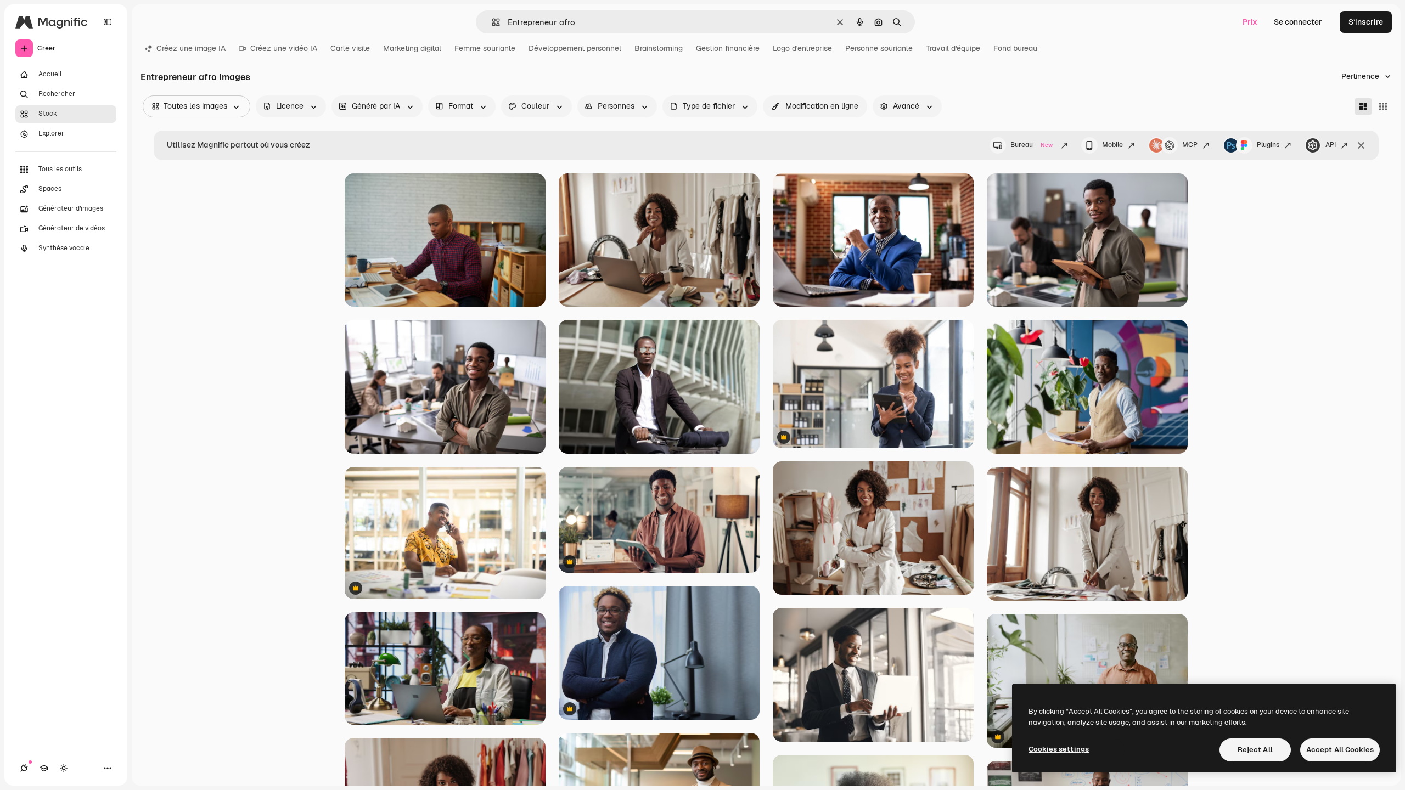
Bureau (1031, 144)
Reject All (1255, 749)
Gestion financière (728, 48)
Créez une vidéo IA (283, 48)
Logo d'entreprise (802, 48)
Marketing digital (412, 48)
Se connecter (1298, 22)
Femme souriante (484, 48)
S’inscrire (1365, 22)
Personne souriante (879, 48)
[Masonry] (1363, 106)
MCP (1190, 144)
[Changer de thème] (63, 768)
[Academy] (44, 768)
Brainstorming (658, 48)
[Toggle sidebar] (107, 22)
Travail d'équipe (953, 48)
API (1330, 144)
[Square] (1383, 106)
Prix (1250, 22)
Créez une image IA (191, 48)
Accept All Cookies (1340, 749)
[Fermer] (1361, 145)
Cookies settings (1059, 749)
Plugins (1268, 144)
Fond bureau (1015, 48)
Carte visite (350, 48)
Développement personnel (575, 48)
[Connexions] (24, 768)
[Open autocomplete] (491, 22)
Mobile (1112, 144)
